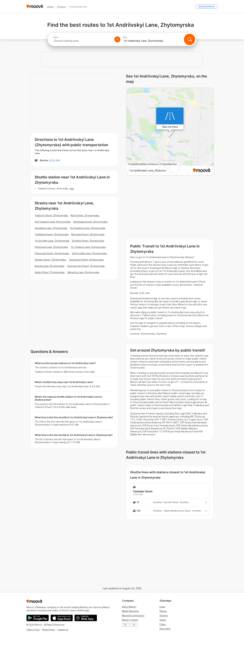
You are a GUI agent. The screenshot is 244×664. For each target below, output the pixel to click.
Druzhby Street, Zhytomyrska (88, 240)
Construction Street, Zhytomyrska (85, 266)
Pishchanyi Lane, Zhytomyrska (51, 247)
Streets (164, 615)
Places (163, 611)
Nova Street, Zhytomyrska (85, 215)
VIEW (71, 188)
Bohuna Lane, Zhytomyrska (49, 266)
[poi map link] (170, 131)
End (125, 37)
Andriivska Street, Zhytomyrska (90, 222)
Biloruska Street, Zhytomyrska (87, 234)
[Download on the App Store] (61, 618)
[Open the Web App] (86, 618)
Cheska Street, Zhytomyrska (50, 259)
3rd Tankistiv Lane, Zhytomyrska (87, 228)
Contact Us (63, 629)
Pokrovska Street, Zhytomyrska (52, 253)
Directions (165, 628)
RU (125, 624)
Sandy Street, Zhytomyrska (50, 272)
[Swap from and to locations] (117, 39)
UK (133, 624)
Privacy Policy (48, 629)
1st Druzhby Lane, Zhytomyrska (52, 240)
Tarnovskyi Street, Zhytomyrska (86, 259)
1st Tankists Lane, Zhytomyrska (88, 247)
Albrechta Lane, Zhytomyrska (83, 272)
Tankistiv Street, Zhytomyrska (51, 215)
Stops (163, 620)
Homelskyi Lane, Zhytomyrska (51, 228)
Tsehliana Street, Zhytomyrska (51, 234)
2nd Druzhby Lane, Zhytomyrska (89, 253)
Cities (163, 624)
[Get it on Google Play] (37, 618)
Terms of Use (33, 629)
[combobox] (82, 41)
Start (55, 37)
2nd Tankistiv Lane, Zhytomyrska (52, 222)
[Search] (189, 39)
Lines (162, 606)
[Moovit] (34, 6)
